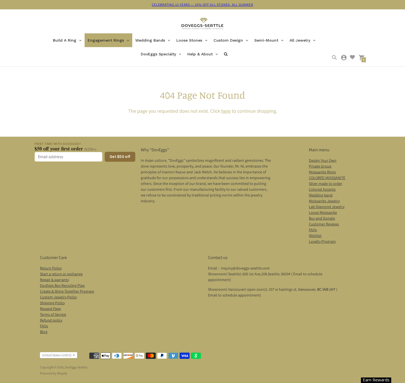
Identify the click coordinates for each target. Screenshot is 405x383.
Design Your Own (322, 160)
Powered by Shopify (53, 373)
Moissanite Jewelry (324, 200)
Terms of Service (53, 314)
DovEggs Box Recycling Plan (62, 285)
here (226, 111)
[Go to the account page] (344, 57)
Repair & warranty (54, 279)
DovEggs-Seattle (76, 367)
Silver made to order (325, 183)
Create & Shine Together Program (67, 291)
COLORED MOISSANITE (327, 177)
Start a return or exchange (61, 273)
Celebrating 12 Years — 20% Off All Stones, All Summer (202, 4)
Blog (43, 331)
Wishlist (315, 235)
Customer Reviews (324, 224)
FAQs (313, 229)
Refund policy (51, 320)
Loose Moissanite (323, 212)
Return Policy (51, 268)
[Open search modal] (334, 57)
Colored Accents (322, 189)
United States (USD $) (57, 355)
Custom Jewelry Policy (58, 297)
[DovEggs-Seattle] (203, 24)
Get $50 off (120, 156)
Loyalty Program (322, 241)
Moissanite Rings (322, 171)
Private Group (320, 166)
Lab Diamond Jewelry (326, 206)
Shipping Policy (52, 302)
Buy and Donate (322, 218)
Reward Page (50, 308)
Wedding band (321, 195)
